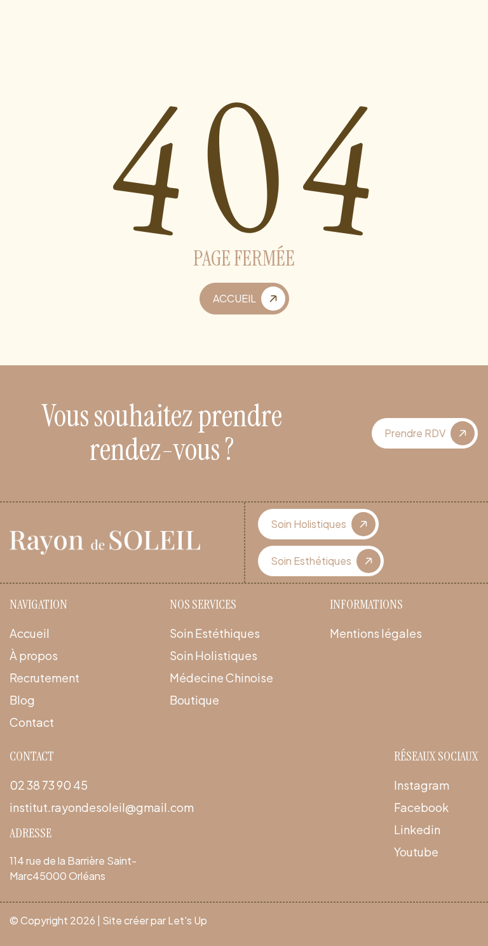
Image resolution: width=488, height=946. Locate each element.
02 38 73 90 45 (49, 785)
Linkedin (417, 829)
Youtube (416, 851)
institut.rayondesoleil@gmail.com (102, 807)
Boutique (194, 700)
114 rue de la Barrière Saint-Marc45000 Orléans (73, 868)
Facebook (421, 807)
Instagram (421, 785)
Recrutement (44, 677)
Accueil (30, 633)
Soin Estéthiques (215, 633)
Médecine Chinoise (221, 677)
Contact (32, 722)
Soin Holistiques (213, 655)
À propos (34, 655)
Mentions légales (376, 633)
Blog (22, 700)
